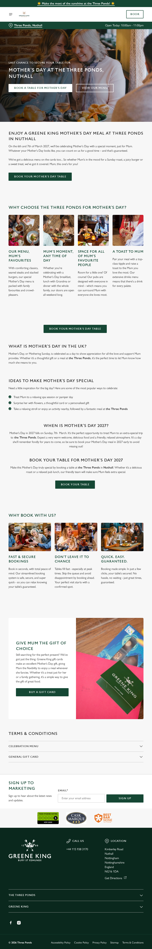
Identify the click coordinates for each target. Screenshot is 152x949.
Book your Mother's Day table (40, 176)
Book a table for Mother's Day (40, 88)
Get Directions (113, 878)
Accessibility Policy (60, 942)
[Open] (11, 14)
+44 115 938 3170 (77, 849)
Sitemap (114, 942)
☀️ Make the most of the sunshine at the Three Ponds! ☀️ (76, 3)
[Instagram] (19, 922)
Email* (63, 790)
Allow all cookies (124, 512)
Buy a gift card (42, 692)
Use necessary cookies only (75, 512)
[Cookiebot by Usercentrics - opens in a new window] (131, 433)
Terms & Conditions (132, 942)
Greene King (19, 906)
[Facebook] (11, 922)
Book (134, 14)
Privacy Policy (99, 942)
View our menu (95, 88)
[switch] (57, 488)
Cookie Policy (81, 942)
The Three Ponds (22, 895)
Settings (135, 501)
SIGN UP (125, 798)
